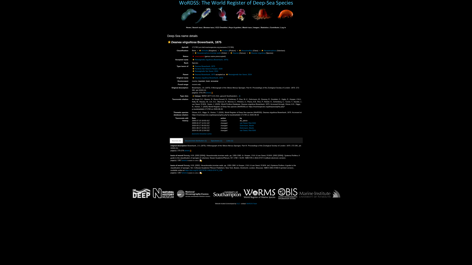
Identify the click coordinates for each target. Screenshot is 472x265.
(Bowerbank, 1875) (211, 60)
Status (185, 56)
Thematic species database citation (181, 113)
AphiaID (185, 47)
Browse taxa (209, 27)
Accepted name (181, 60)
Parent (185, 74)
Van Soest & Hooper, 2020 (208, 69)
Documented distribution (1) (196, 141)
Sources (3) (176, 141)
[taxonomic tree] (197, 134)
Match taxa (247, 27)
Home (188, 27)
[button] (169, 42)
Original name (182, 78)
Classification (182, 51)
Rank (186, 63)
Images (256, 27)
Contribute (274, 27)
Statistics (265, 27)
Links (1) (229, 141)
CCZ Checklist (221, 27)
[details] (208, 93)
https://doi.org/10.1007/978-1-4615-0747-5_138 (203, 170)
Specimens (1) (216, 141)
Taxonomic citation (180, 99)
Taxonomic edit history (181, 119)
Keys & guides (235, 27)
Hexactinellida (246, 51)
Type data (184, 96)
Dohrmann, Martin (247, 125)
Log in (283, 27)
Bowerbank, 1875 (205, 66)
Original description (180, 88)
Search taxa (197, 27)
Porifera (225, 51)
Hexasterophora (270, 51)
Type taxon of (182, 66)
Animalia (204, 51)
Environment (183, 81)
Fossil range (183, 84)
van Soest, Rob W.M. (248, 123)
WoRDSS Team (251, 204)
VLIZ (238, 204)
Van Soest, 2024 (206, 71)
